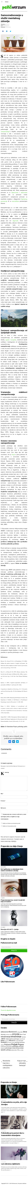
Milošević (12, 1040)
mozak (16, 1040)
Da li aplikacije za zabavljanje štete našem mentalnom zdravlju (12, 869)
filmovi (21, 1034)
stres (15, 1050)
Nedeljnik (4, 1042)
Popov (21, 1044)
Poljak (14, 1044)
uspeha (7, 340)
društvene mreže (9, 1034)
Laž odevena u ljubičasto (10, 1164)
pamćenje (17, 1042)
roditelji (13, 1048)
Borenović (13, 1032)
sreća (12, 1050)
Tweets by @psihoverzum (8, 1010)
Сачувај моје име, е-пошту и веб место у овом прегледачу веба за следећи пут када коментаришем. (13, 816)
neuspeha (13, 340)
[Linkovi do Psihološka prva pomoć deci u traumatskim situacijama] (14, 1128)
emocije (15, 1034)
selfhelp (8, 1050)
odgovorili (15, 221)
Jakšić (3, 1039)
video (22, 1050)
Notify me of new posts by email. (9, 826)
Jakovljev (24, 1037)
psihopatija (21, 1046)
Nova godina (9, 1042)
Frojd (13, 454)
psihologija (15, 1046)
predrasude (3, 1046)
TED (18, 1050)
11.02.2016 (3, 1162)
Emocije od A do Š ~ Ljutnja (9, 929)
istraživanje (16, 1036)
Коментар (7, 772)
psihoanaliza (9, 1046)
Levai (20, 1039)
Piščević (7, 1045)
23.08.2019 (3, 1100)
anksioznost (5, 1032)
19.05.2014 (3, 1131)
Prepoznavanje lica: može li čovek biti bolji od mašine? (13, 900)
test (20, 1050)
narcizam (21, 1040)
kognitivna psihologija (14, 1039)
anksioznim (24, 192)
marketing (7, 1040)
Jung (7, 1039)
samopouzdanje (20, 1048)
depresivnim (14, 192)
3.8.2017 (7, 24)
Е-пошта (3, 800)
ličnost (23, 1039)
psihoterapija (8, 1048)
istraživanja (5, 1037)
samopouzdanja (5, 131)
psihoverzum (6, 25)
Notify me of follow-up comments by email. (11, 823)
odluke (13, 1042)
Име (2, 793)
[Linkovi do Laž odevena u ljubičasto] (14, 1159)
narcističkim (15, 201)
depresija (3, 1034)
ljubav (3, 1040)
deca (25, 1032)
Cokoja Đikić (20, 1032)
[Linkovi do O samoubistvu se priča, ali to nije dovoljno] (14, 1098)
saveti (3, 1050)
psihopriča (3, 1048)
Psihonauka (8, 27)
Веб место (3, 808)
